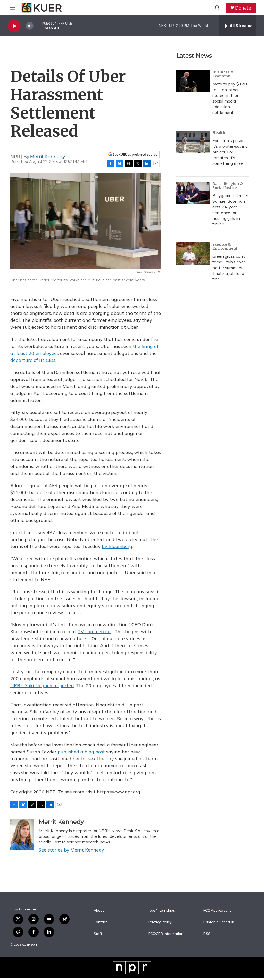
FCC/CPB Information (165, 934)
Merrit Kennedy (47, 156)
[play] (14, 26)
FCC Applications (217, 911)
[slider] (38, 25)
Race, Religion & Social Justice (227, 185)
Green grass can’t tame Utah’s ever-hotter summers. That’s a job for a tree (229, 267)
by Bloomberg (117, 546)
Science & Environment (224, 246)
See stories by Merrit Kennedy (71, 850)
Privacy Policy (159, 922)
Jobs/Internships (161, 911)
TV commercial (94, 632)
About (99, 911)
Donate (243, 8)
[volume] (29, 26)
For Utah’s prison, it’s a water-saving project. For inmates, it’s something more (230, 152)
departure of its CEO (32, 360)
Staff (98, 934)
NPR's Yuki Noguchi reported (42, 685)
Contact (100, 922)
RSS (206, 934)
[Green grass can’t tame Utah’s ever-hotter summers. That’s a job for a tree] (193, 253)
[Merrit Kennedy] (22, 834)
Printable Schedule (219, 922)
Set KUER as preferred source (134, 154)
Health (218, 132)
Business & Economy (223, 74)
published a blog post (81, 752)
